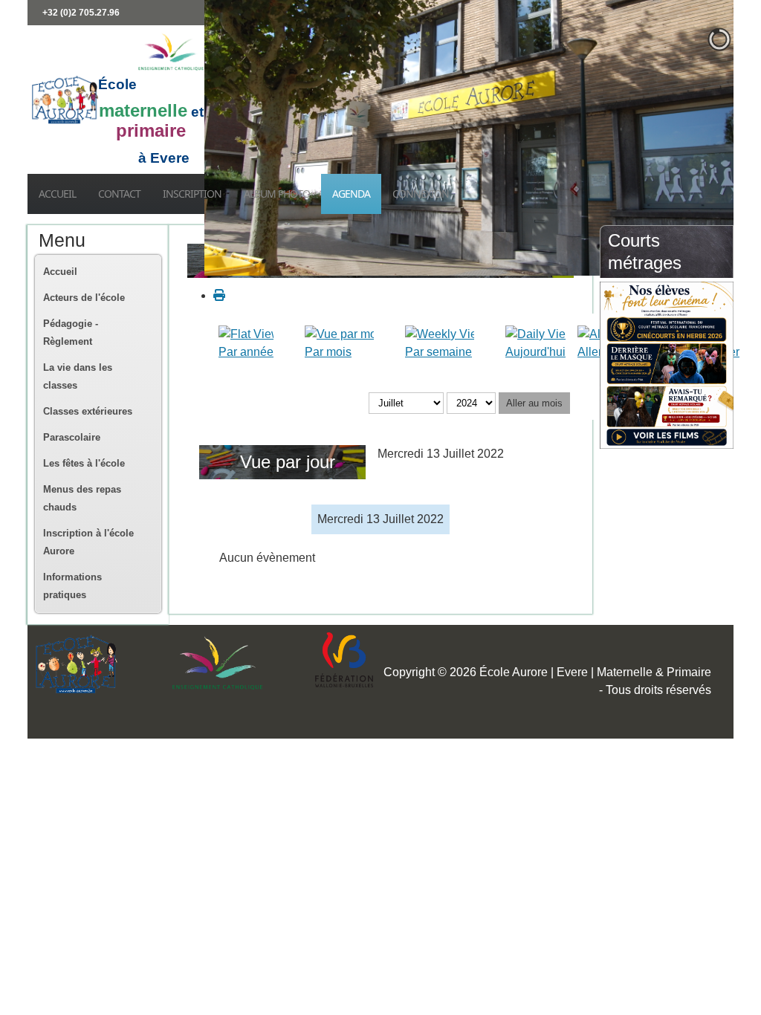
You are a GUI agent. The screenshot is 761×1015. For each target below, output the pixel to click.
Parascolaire (71, 437)
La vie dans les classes (77, 376)
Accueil (57, 194)
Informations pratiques (72, 585)
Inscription (192, 194)
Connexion (420, 194)
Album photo (277, 194)
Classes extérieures (87, 411)
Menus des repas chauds (82, 498)
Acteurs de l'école (84, 297)
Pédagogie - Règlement (70, 332)
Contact (119, 194)
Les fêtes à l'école (84, 463)
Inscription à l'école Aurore (88, 542)
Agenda (351, 194)
